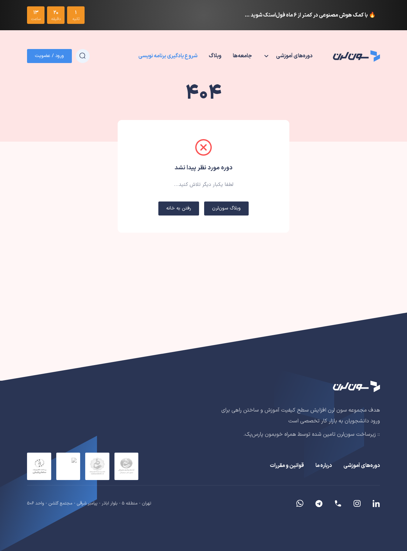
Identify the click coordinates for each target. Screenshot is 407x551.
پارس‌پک (254, 434)
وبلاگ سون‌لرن (226, 208)
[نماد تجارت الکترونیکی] (68, 466)
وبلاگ (215, 56)
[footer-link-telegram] (338, 504)
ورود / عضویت (49, 56)
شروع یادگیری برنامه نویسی (167, 56)
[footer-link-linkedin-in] (373, 504)
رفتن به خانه (178, 208)
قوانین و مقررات (287, 466)
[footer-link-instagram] (357, 504)
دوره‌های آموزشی (361, 466)
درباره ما (323, 466)
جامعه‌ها (242, 56)
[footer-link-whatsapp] (300, 504)
